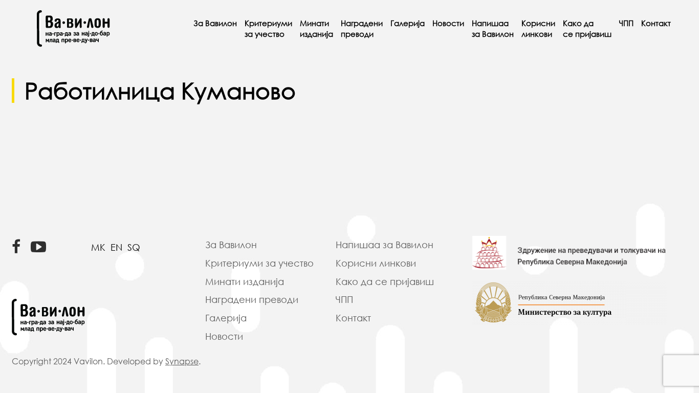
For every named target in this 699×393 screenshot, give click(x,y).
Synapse (182, 361)
